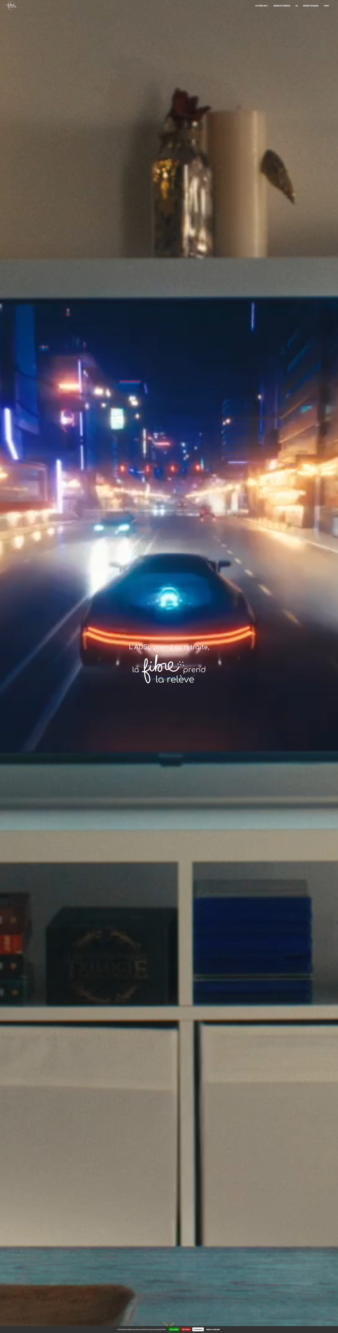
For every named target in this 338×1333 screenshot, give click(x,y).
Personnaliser (198, 1329)
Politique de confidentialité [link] (213, 1329)
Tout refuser (186, 1329)
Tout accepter (174, 1329)
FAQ (296, 6)
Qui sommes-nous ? (261, 6)
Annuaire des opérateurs (281, 6)
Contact (326, 6)
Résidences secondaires (311, 6)
